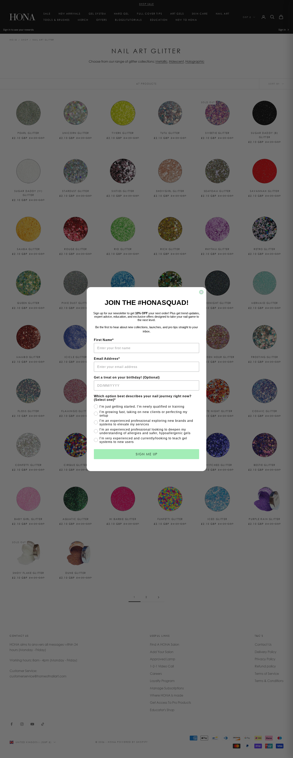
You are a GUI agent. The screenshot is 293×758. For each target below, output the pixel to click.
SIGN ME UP (146, 454)
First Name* (104, 340)
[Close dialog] (201, 292)
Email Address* (107, 358)
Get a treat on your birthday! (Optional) (127, 377)
